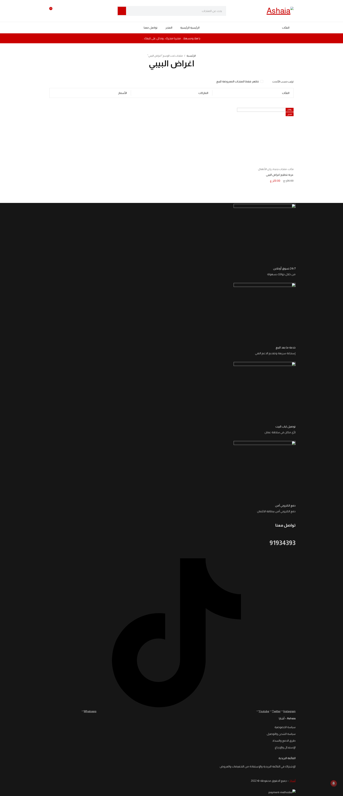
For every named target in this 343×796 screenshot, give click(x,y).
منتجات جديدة (280, 169)
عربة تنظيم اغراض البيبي (280, 174)
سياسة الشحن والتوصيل (281, 733)
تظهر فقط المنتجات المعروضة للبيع (237, 81)
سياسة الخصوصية (285, 727)
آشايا (292, 780)
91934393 (283, 542)
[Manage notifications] (333, 783)
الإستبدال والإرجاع (285, 747)
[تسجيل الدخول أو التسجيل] (61, 11)
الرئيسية (191, 55)
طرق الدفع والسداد (284, 740)
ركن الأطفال (265, 169)
